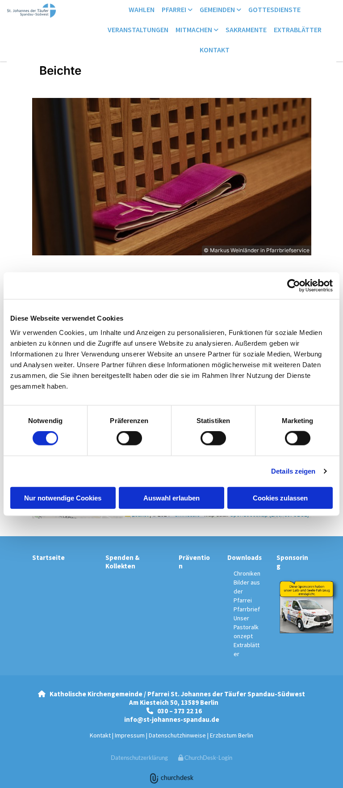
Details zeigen (293, 471)
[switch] (129, 438)
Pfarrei (175, 9)
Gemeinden (218, 9)
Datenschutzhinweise (177, 735)
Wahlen (142, 9)
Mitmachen (194, 29)
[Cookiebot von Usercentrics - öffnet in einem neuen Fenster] (294, 285)
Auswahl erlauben (171, 497)
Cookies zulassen (280, 497)
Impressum (130, 735)
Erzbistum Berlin (231, 735)
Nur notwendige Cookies (62, 497)
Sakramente (246, 29)
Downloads (244, 557)
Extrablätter (298, 29)
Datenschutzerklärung (139, 757)
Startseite (48, 557)
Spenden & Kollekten (122, 561)
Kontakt (215, 49)
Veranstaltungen (138, 29)
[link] (177, 10)
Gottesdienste (274, 9)
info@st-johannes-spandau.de (171, 719)
